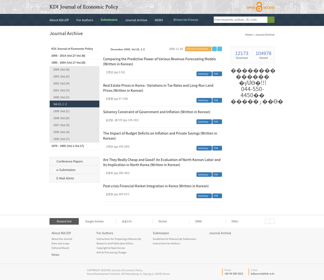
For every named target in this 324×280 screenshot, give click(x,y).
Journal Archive (136, 20)
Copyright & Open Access (111, 248)
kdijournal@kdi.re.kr (262, 273)
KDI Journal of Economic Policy (84, 7)
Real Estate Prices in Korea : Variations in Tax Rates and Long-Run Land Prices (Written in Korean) (158, 88)
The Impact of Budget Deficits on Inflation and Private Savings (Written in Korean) (160, 136)
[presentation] (267, 221)
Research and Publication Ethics (115, 243)
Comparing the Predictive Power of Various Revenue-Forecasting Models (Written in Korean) (159, 61)
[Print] (219, 49)
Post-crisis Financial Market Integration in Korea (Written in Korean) (156, 185)
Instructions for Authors (166, 243)
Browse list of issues (185, 19)
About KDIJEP (59, 20)
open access (260, 7)
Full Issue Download (197, 48)
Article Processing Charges (112, 252)
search (270, 20)
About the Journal (62, 239)
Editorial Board (60, 248)
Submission (109, 19)
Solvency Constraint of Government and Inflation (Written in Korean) (156, 111)
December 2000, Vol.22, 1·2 (128, 49)
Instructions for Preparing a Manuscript (119, 239)
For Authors (84, 20)
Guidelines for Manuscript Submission (174, 239)
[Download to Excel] (214, 49)
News (55, 254)
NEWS (159, 20)
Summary (203, 73)
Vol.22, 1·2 (60, 104)
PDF (216, 73)
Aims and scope (60, 243)
